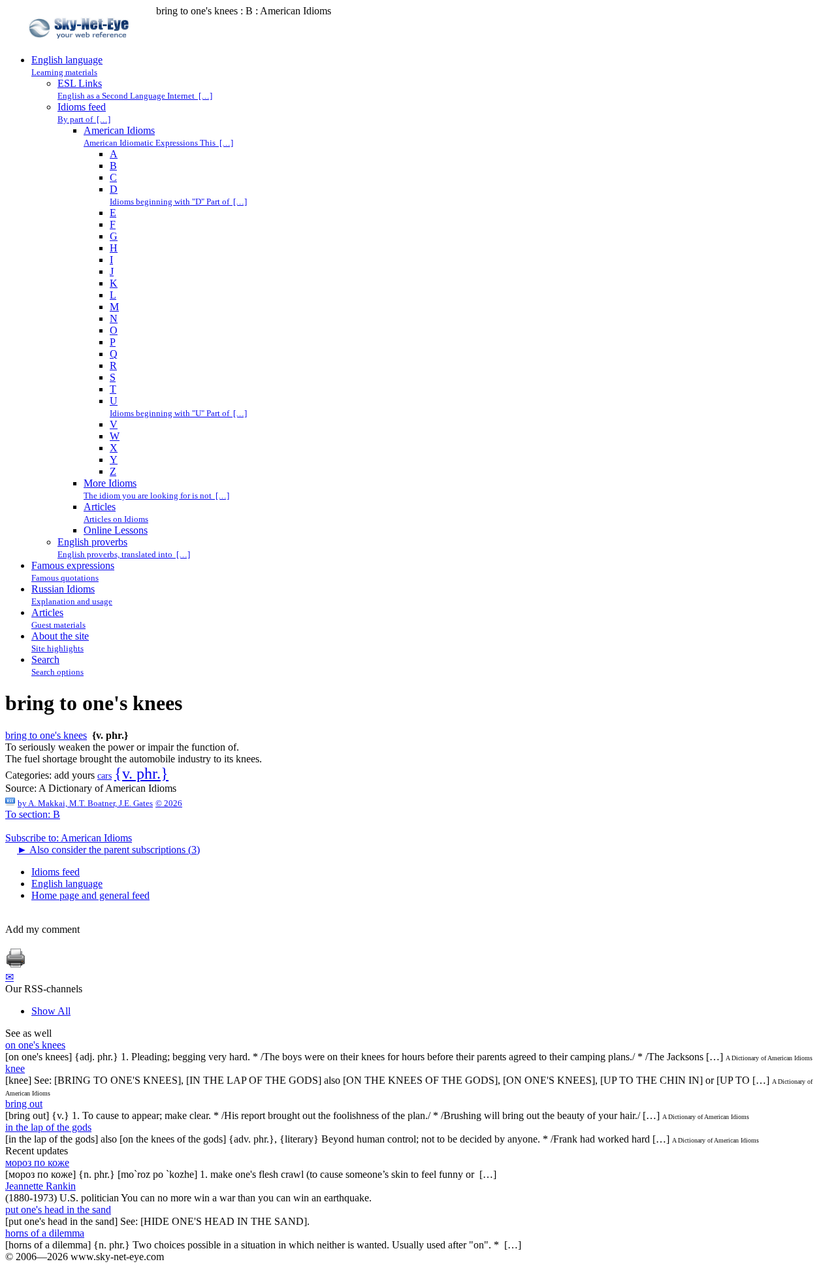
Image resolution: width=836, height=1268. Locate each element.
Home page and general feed (90, 895)
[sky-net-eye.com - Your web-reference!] (80, 48)
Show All (51, 1010)
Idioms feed (55, 871)
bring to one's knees (46, 735)
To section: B (32, 814)
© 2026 (168, 803)
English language (67, 883)
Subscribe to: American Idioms (68, 837)
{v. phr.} (141, 773)
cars (104, 776)
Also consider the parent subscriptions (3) (108, 849)
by (85, 803)
